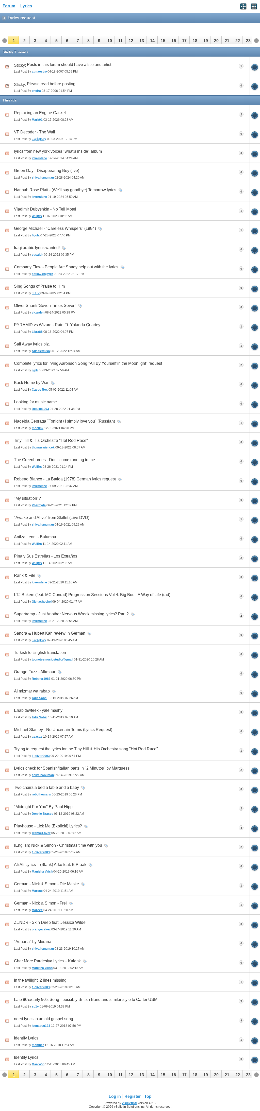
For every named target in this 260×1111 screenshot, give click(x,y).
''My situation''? (27, 498)
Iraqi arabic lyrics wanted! (37, 248)
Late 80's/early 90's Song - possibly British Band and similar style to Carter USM (85, 999)
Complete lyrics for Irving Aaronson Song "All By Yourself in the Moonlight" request (88, 363)
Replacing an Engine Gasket (40, 113)
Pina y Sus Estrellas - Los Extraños (45, 556)
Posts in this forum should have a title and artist (69, 64)
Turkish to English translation (40, 652)
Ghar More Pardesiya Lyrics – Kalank (47, 961)
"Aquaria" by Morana (32, 942)
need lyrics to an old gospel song (43, 1019)
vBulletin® (129, 1103)
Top (148, 1096)
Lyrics (26, 6)
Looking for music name (35, 402)
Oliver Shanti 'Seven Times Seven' (45, 305)
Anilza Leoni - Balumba (35, 537)
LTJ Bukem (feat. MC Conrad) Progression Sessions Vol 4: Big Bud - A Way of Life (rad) (92, 595)
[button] (13, 40)
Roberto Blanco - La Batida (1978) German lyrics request (65, 479)
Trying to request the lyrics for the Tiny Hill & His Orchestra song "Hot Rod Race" (86, 749)
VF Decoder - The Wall (34, 132)
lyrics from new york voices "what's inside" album (58, 151)
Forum (9, 6)
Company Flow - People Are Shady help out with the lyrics (66, 267)
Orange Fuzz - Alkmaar (34, 672)
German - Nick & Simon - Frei (40, 903)
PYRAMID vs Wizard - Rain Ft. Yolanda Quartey (57, 325)
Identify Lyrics (26, 1038)
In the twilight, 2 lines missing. (41, 980)
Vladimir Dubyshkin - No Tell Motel (45, 209)
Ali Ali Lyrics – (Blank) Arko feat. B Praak (50, 864)
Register (132, 1096)
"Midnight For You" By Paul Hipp (43, 807)
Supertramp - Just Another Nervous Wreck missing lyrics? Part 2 (71, 614)
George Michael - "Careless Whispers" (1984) (55, 228)
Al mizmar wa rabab (32, 691)
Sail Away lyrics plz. (32, 344)
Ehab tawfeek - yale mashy (38, 710)
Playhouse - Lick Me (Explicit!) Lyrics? (48, 826)
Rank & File (24, 575)
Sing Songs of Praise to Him (39, 286)
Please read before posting (51, 84)
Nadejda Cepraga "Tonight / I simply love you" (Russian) (64, 421)
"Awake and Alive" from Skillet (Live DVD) (51, 517)
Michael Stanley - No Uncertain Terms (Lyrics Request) (63, 729)
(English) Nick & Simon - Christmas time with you (58, 845)
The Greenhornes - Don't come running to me (54, 460)
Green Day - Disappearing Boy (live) (46, 170)
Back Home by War (31, 382)
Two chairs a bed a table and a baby (46, 787)
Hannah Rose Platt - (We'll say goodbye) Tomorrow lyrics (65, 190)
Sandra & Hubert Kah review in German (49, 633)
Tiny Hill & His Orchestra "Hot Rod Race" (51, 440)
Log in (115, 1096)
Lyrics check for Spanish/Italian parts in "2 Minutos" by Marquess (71, 768)
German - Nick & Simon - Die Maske (46, 884)
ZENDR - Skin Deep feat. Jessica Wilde (50, 922)
